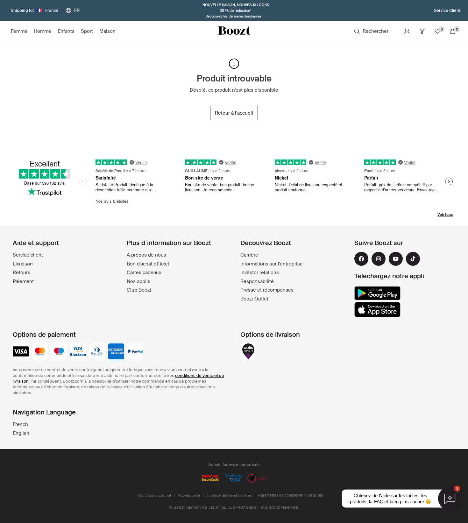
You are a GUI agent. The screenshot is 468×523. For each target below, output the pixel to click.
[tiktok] (413, 259)
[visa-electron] (78, 352)
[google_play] (377, 293)
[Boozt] (234, 31)
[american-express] (116, 352)
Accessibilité (189, 495)
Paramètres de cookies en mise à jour (290, 495)
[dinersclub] (97, 352)
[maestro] (59, 352)
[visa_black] (21, 352)
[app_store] (377, 309)
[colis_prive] (248, 352)
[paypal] (135, 352)
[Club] (422, 31)
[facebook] (361, 259)
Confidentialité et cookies (229, 495)
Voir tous (445, 214)
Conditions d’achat (154, 495)
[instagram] (379, 259)
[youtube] (396, 259)
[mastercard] (40, 352)
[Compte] (407, 31)
